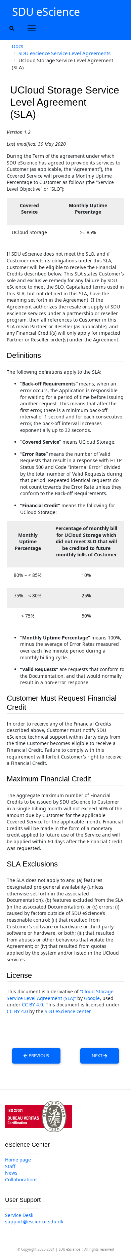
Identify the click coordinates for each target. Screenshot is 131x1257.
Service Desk (19, 1215)
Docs (17, 46)
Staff (10, 1166)
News (11, 1173)
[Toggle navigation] (32, 28)
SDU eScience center (67, 1011)
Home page (18, 1159)
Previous (38, 1055)
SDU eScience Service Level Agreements (64, 53)
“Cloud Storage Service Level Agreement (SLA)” (60, 994)
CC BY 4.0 (32, 1004)
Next (97, 1055)
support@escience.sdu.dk (34, 1221)
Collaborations (21, 1179)
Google (92, 998)
